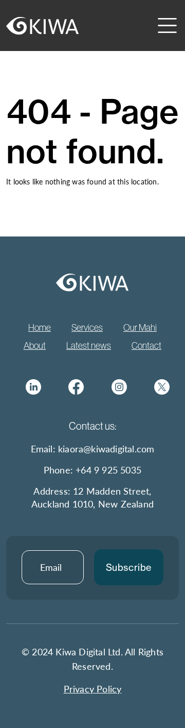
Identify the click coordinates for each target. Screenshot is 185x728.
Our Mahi (140, 328)
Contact (146, 346)
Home (39, 328)
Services (87, 328)
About (35, 346)
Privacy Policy (93, 688)
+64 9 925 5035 (108, 469)
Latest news (88, 346)
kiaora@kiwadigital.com (106, 448)
